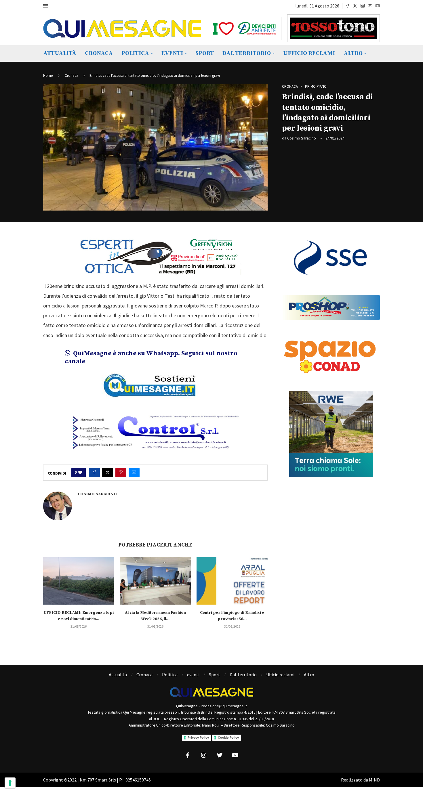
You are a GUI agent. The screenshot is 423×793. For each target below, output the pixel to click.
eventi (172, 53)
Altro (353, 53)
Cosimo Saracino (301, 138)
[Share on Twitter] (107, 472)
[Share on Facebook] (94, 472)
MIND (374, 780)
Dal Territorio (246, 53)
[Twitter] (355, 5)
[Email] (377, 5)
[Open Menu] (45, 5)
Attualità (59, 53)
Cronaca (99, 53)
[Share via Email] (134, 472)
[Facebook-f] (188, 755)
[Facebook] (347, 5)
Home (48, 75)
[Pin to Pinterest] (120, 472)
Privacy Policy (198, 737)
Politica (135, 53)
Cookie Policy (228, 737)
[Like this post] (80, 472)
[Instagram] (362, 5)
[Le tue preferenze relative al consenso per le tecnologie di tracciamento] (10, 782)
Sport (204, 53)
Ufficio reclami (309, 53)
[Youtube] (370, 5)
